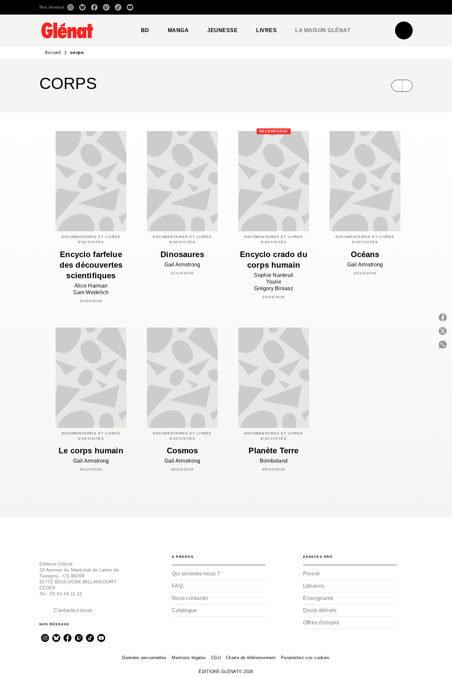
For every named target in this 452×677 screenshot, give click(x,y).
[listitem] (70, 7)
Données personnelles (144, 657)
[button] (319, 7)
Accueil (53, 52)
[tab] (145, 30)
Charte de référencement (251, 657)
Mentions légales (189, 657)
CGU (216, 657)
